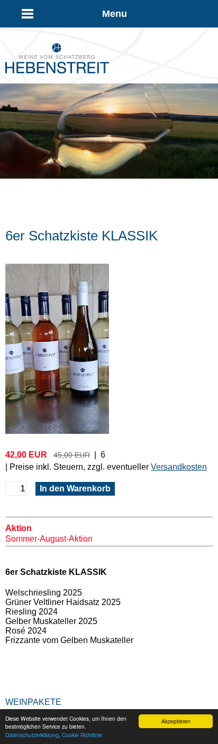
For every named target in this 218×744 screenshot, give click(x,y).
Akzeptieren (175, 721)
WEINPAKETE (33, 702)
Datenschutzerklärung (32, 735)
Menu (114, 13)
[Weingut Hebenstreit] (57, 70)
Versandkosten (179, 466)
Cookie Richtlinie (82, 735)
